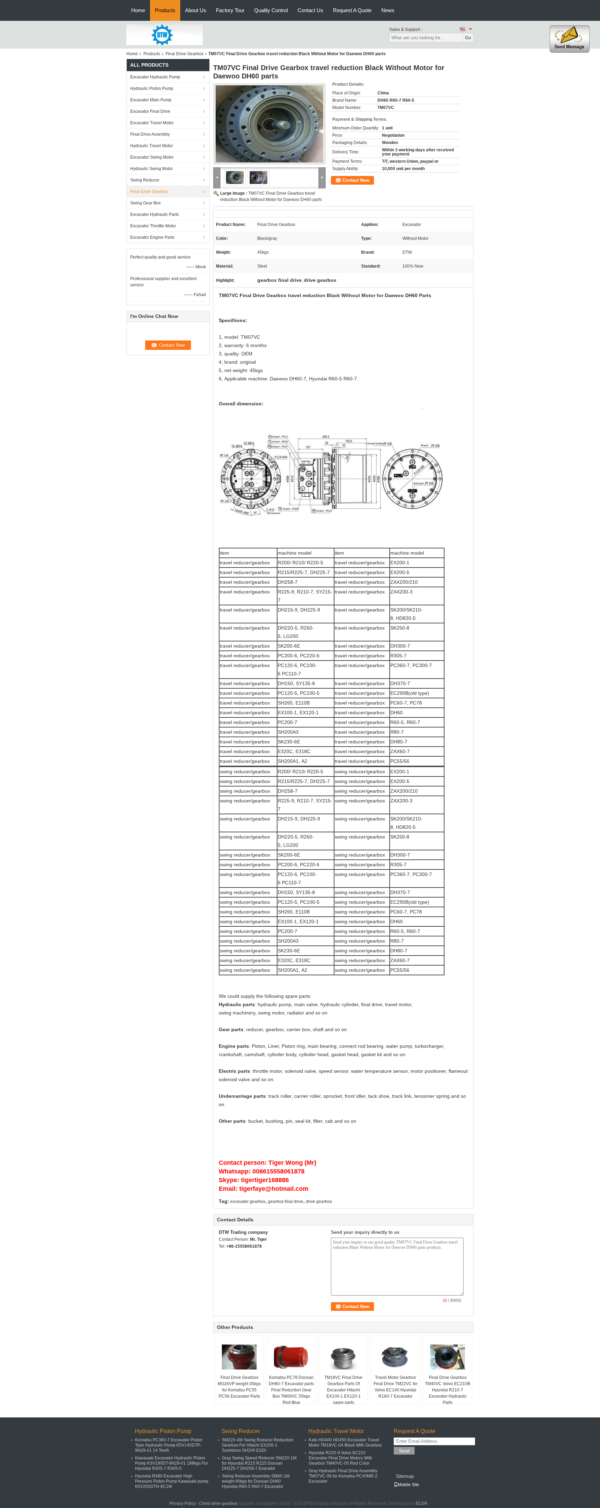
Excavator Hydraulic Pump (155, 77)
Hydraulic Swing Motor (151, 168)
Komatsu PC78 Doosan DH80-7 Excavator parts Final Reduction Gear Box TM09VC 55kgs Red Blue (291, 1390)
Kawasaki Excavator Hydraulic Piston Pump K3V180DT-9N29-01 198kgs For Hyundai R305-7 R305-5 (171, 1463)
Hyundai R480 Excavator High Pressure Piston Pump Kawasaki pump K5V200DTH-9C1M (171, 1481)
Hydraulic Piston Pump (151, 88)
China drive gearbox (218, 1503)
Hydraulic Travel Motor (151, 145)
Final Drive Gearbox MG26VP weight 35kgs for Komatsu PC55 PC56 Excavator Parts (239, 1387)
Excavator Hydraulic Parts (154, 214)
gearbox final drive (285, 1201)
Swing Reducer (144, 180)
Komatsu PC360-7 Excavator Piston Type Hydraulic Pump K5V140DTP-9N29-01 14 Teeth (168, 1445)
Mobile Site (408, 1484)
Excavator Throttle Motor (153, 226)
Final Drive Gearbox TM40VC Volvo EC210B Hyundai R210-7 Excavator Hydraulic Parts (447, 1390)
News (387, 10)
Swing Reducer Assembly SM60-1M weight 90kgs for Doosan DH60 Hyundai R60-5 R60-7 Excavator (256, 1481)
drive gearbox (319, 1201)
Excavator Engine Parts (152, 237)
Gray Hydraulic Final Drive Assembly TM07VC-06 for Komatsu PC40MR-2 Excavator (343, 1476)
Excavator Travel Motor (152, 122)
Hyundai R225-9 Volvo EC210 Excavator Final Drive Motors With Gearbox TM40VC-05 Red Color (340, 1458)
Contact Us (310, 10)
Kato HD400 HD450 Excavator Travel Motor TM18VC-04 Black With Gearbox (345, 1443)
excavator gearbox (247, 1201)
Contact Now (355, 180)
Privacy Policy (182, 1503)
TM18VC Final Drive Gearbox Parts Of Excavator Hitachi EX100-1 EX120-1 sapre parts (343, 1390)
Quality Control (271, 10)
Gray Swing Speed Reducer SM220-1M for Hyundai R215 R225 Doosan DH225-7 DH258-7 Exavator (259, 1463)
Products (165, 10)
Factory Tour (230, 10)
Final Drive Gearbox (184, 53)
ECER (421, 1503)
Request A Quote (352, 10)
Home (138, 10)
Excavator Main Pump (151, 100)
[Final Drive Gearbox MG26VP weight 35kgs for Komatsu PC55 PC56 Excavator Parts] (239, 1357)
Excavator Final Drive (150, 111)
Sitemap (405, 1476)
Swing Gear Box (145, 203)
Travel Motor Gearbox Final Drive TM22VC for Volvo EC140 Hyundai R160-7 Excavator (396, 1387)
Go (468, 37)
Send (404, 1451)
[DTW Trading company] (164, 34)
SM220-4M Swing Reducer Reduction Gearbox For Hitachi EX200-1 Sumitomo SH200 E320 (257, 1445)
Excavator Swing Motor (152, 157)
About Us (195, 10)
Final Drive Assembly (150, 134)
